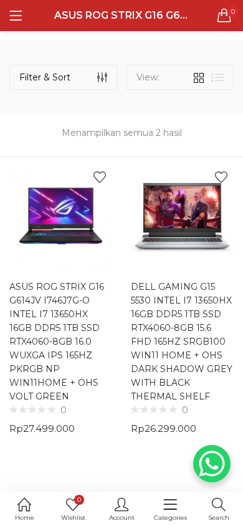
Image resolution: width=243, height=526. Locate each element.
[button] (224, 15)
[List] (217, 77)
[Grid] (199, 77)
